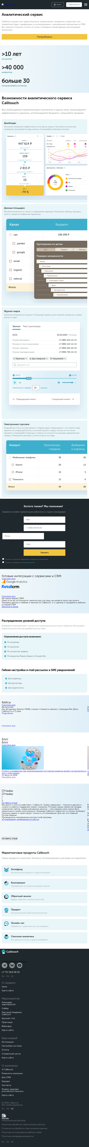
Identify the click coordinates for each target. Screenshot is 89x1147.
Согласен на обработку (20, 562)
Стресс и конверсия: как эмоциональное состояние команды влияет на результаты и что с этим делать (44, 772)
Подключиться (74, 5)
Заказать (44, 552)
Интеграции (8, 1042)
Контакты (6, 1085)
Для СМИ (6, 1077)
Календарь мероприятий (8, 1003)
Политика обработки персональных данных (23, 1124)
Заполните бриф (10, 606)
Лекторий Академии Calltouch (12, 1013)
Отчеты (5, 1050)
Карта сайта (8, 990)
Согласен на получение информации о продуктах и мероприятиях (26, 559)
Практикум (7, 1022)
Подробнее (7, 713)
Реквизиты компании (12, 1073)
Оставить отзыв (9, 802)
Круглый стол (8, 1018)
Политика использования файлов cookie (22, 1132)
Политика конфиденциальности (18, 1136)
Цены (4, 986)
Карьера (6, 1081)
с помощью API (23, 604)
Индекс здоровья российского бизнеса (12, 1090)
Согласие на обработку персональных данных (24, 1128)
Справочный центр (11, 1053)
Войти (59, 5)
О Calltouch (7, 1069)
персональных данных (28, 562)
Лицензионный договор (13, 1120)
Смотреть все (8, 578)
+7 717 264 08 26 (11, 972)
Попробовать (44, 36)
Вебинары (7, 1026)
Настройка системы (12, 1046)
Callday (5, 1008)
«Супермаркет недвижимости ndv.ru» (20, 819)
